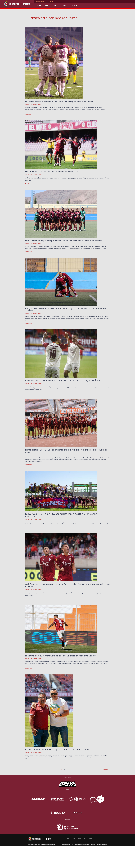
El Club (56, 5)
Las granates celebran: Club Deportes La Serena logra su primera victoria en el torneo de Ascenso (66, 309)
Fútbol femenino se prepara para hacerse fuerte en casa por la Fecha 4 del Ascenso (64, 240)
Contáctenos (93, 844)
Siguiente (106, 769)
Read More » (28, 114)
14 (67, 769)
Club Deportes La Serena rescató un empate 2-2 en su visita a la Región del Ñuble (62, 380)
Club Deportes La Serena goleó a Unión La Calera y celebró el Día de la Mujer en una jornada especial (67, 585)
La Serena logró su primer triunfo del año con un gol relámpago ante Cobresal (61, 656)
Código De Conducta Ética (66, 844)
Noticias (27, 104)
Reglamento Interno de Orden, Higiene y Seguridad (80, 844)
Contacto (74, 5)
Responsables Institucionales (102, 844)
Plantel (47, 5)
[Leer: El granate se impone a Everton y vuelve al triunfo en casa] (61, 144)
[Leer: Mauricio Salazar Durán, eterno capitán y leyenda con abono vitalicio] (49, 710)
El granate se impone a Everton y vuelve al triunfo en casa (51, 171)
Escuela (38, 5)
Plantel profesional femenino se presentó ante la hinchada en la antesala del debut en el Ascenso (66, 451)
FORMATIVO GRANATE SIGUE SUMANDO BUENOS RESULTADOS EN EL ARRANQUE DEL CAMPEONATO (61, 515)
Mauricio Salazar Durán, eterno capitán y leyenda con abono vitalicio (57, 749)
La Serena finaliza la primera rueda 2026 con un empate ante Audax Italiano (60, 101)
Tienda (65, 5)
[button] (81, 5)
